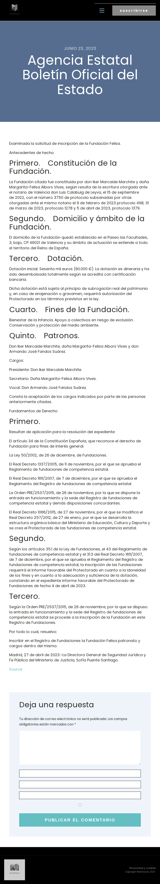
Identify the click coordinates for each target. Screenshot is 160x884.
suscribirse (134, 10)
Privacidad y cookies (142, 868)
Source (15, 669)
